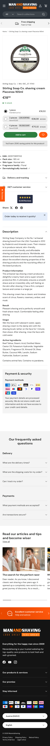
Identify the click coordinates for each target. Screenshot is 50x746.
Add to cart (21, 135)
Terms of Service (9, 740)
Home (5, 32)
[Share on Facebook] (16, 207)
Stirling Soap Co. (9, 84)
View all (6, 541)
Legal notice (21, 740)
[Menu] (4, 6)
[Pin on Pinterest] (21, 207)
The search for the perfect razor (21, 574)
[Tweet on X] (11, 207)
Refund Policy (34, 737)
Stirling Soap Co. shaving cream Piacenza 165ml (26, 32)
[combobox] (25, 14)
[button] (46, 6)
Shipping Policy (20, 737)
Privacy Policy (8, 737)
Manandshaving (14, 733)
